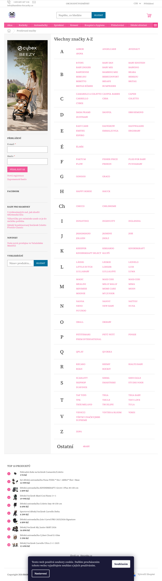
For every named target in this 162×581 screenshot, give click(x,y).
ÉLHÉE (80, 146)
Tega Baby (134, 395)
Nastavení (40, 573)
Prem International (88, 339)
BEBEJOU (133, 76)
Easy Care (82, 126)
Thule (106, 399)
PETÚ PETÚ (108, 334)
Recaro (80, 364)
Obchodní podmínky (78, 3)
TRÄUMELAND (84, 404)
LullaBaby (82, 271)
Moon (131, 288)
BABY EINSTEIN (136, 62)
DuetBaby (82, 117)
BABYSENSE (82, 72)
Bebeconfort (110, 76)
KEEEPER (81, 248)
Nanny (106, 301)
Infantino (82, 221)
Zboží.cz (74, 555)
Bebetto (81, 81)
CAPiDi (132, 93)
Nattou (133, 301)
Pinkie (132, 334)
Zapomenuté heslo (17, 179)
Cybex (79, 103)
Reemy (106, 364)
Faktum (81, 159)
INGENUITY (108, 221)
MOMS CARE (109, 288)
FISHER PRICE (110, 159)
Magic (79, 279)
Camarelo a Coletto (89, 93)
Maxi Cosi (108, 279)
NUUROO (81, 310)
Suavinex (81, 387)
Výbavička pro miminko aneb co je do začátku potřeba (27, 219)
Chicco (80, 206)
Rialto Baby (135, 364)
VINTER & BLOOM (112, 412)
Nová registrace (15, 175)
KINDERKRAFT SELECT (88, 253)
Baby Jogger (83, 67)
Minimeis (81, 288)
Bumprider (109, 86)
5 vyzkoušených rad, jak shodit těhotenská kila (23, 213)
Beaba (132, 72)
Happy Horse (84, 191)
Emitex (80, 130)
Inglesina (134, 221)
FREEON (107, 163)
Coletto (133, 98)
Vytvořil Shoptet (146, 574)
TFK (78, 399)
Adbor (80, 49)
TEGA (105, 395)
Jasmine (107, 233)
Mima (131, 284)
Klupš (106, 253)
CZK (136, 3)
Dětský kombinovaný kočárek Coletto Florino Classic (26, 226)
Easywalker (136, 126)
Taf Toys (81, 395)
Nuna (131, 305)
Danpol (107, 112)
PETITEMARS (83, 334)
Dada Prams (83, 112)
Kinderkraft (136, 248)
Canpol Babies (111, 93)
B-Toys (80, 62)
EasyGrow (108, 126)
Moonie (80, 293)
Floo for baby (137, 159)
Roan (79, 368)
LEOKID (106, 262)
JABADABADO (83, 233)
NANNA (80, 301)
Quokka (107, 351)
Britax (132, 81)
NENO (79, 305)
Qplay (79, 351)
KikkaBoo (108, 248)
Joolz (105, 238)
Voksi (131, 412)
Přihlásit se (17, 169)
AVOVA (79, 53)
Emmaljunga (110, 130)
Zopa (79, 431)
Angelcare (109, 49)
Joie (130, 233)
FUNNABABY (135, 163)
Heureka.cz (86, 555)
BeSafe (106, 81)
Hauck (106, 191)
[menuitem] (10, 25)
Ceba (105, 98)
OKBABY (106, 322)
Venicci (80, 412)
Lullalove (109, 271)
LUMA (131, 271)
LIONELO (133, 262)
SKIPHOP (81, 382)
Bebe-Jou (81, 76)
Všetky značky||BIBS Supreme (88, 419)
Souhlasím (121, 564)
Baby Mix (107, 67)
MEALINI (81, 284)
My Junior (108, 293)
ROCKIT (106, 368)
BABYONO (133, 67)
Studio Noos (135, 382)
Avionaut (134, 49)
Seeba (105, 377)
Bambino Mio (110, 72)
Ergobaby (134, 130)
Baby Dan (107, 62)
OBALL (80, 322)
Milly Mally (109, 284)
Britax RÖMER (84, 86)
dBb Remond (135, 112)
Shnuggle (134, 377)
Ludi (131, 266)
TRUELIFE (108, 404)
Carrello (82, 98)
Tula (131, 404)
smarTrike (109, 382)
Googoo (81, 176)
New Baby (108, 305)
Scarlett (82, 377)
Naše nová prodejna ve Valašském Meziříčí (25, 244)
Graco (106, 176)
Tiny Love (134, 399)
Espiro (80, 135)
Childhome (109, 206)
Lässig (80, 262)
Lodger (107, 266)
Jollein (80, 238)
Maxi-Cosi (134, 279)
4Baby (86, 446)
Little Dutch (84, 266)
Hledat (98, 15)
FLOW (79, 163)
